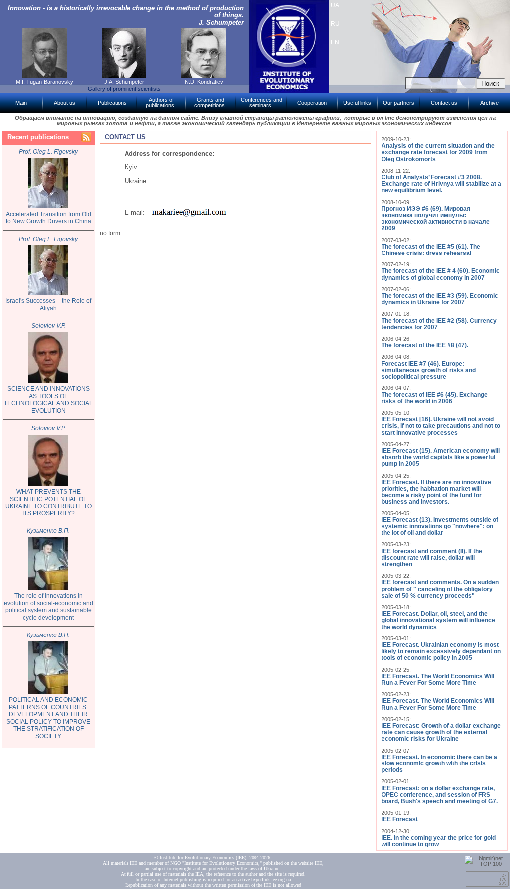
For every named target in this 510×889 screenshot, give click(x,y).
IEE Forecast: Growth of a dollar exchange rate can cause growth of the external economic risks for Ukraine (441, 732)
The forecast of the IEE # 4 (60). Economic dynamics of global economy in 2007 (441, 274)
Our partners (398, 103)
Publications (112, 103)
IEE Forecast (400, 819)
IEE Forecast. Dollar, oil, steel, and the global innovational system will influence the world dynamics (438, 620)
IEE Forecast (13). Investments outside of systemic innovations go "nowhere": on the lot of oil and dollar (440, 526)
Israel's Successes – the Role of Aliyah (48, 304)
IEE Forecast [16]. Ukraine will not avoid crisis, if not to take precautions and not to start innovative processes (441, 426)
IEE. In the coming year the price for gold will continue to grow (439, 841)
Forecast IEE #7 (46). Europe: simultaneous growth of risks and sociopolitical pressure (429, 370)
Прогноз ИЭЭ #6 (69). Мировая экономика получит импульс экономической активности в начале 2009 (436, 218)
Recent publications (38, 137)
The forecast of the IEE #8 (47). (425, 345)
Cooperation (312, 103)
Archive (489, 103)
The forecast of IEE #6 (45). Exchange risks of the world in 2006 (435, 398)
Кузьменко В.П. (48, 530)
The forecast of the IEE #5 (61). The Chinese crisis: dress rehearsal (431, 249)
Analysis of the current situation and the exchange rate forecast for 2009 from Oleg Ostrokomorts (438, 152)
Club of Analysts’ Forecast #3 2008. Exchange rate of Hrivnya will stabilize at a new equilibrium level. (441, 184)
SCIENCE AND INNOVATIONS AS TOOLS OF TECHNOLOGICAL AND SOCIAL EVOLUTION (48, 399)
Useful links (357, 103)
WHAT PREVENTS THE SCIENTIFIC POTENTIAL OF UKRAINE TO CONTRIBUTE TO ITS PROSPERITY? (48, 502)
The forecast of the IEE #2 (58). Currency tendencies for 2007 (439, 324)
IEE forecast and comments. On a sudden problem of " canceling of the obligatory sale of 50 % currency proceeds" (440, 589)
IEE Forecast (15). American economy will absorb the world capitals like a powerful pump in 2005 (441, 457)
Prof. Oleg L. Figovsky (48, 151)
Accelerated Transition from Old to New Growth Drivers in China (48, 218)
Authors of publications (160, 102)
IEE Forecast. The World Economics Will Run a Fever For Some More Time (438, 679)
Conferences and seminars (261, 102)
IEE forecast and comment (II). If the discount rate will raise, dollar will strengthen (432, 558)
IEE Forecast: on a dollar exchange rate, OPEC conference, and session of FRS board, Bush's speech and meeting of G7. (440, 795)
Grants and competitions (209, 102)
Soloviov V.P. (48, 325)
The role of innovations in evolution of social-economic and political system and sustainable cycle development (48, 606)
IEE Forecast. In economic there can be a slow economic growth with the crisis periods (439, 763)
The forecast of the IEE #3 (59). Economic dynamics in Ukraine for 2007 (440, 299)
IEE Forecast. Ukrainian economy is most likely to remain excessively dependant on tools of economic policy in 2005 (441, 651)
